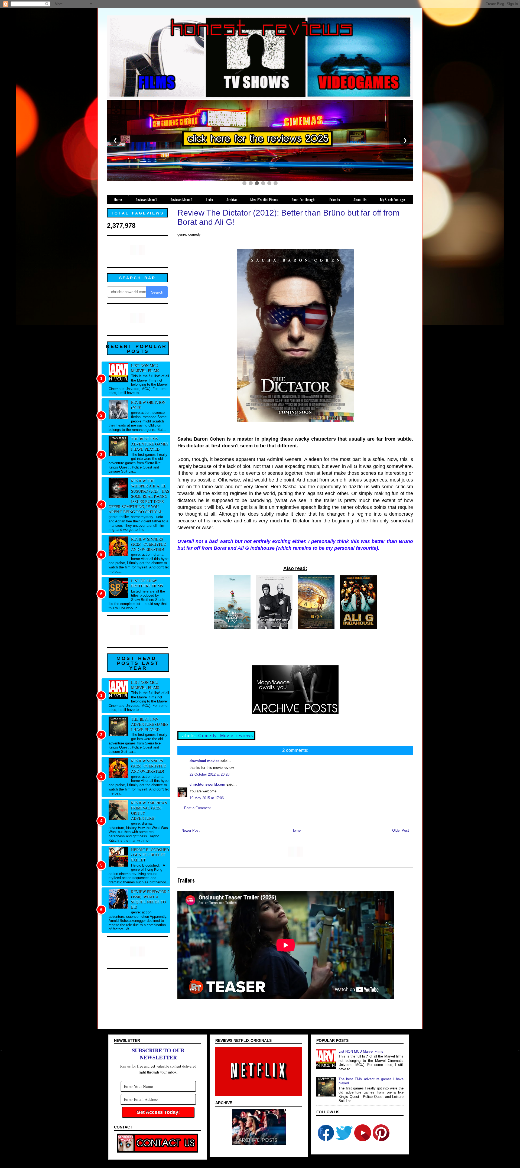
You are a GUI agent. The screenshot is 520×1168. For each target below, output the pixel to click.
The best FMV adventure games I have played (149, 444)
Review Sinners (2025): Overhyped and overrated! (148, 544)
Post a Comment (197, 808)
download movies (204, 761)
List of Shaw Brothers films (147, 583)
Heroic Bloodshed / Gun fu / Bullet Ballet (150, 855)
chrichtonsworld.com (207, 784)
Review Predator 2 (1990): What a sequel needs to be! (150, 899)
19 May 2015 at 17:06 (207, 798)
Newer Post (190, 830)
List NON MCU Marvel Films (145, 368)
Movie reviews (236, 735)
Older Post (400, 830)
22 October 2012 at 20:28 (209, 774)
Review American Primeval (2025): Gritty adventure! (149, 810)
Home (296, 830)
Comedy (207, 735)
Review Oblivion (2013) (148, 405)
